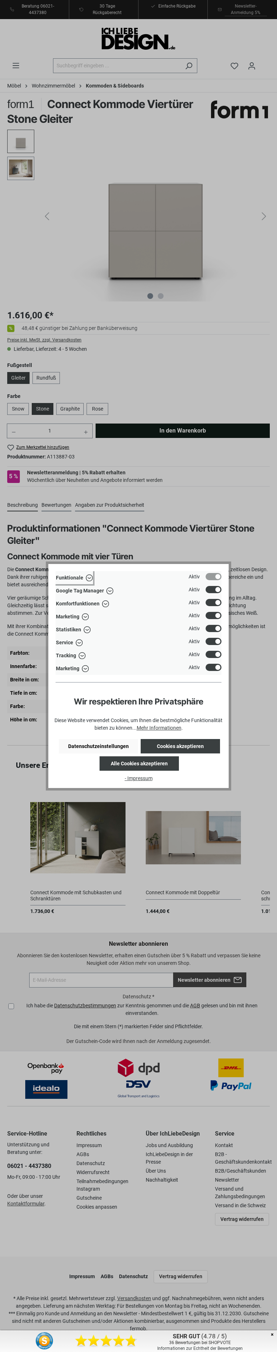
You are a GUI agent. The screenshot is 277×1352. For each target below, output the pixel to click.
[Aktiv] (213, 576)
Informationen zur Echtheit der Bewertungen (200, 1348)
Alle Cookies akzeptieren (139, 763)
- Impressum (139, 778)
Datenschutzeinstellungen (98, 746)
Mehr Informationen (159, 728)
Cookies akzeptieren (180, 746)
